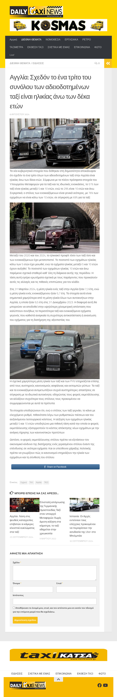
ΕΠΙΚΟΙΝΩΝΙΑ (82, 47)
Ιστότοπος (18, 595)
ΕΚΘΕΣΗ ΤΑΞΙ (35, 47)
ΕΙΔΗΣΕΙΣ (38, 63)
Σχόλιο (17, 562)
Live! (12, 54)
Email (59, 583)
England (24, 482)
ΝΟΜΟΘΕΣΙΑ (53, 39)
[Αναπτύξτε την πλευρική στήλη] (108, 63)
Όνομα (17, 583)
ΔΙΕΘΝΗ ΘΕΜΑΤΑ (31, 39)
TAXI (31, 482)
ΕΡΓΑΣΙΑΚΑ (71, 39)
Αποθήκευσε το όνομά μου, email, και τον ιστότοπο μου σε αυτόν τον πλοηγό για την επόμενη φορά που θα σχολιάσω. (53, 610)
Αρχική (13, 39)
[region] (58, 25)
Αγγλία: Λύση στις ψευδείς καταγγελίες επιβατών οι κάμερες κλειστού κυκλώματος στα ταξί (22, 524)
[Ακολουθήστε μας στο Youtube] (105, 685)
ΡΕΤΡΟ (86, 39)
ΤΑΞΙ (46, 482)
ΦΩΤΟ (97, 47)
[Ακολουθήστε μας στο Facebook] (100, 685)
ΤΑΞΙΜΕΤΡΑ (16, 47)
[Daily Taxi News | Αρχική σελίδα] (36, 11)
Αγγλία (38, 482)
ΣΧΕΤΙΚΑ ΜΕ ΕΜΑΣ (59, 47)
